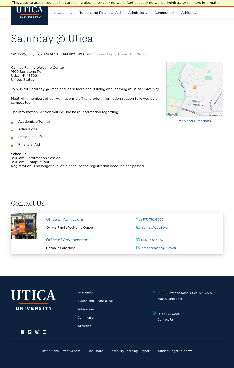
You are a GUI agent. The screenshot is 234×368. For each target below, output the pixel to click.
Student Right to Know (175, 351)
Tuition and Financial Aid (100, 13)
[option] (22, 332)
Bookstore (95, 351)
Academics (63, 13)
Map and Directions (195, 121)
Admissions (137, 13)
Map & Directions (170, 298)
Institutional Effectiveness (61, 351)
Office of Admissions (65, 219)
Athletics (188, 13)
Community (164, 13)
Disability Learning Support (130, 351)
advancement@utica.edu (160, 248)
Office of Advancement (67, 240)
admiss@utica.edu (155, 227)
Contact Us (166, 319)
